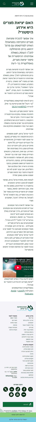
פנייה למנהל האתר (28, 325)
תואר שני (14, 320)
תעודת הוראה (13, 330)
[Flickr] (23, 396)
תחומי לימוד (13, 316)
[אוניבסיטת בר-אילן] (18, 3)
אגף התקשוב (29, 339)
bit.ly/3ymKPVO (19, 107)
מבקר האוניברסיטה (27, 347)
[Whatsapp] (11, 396)
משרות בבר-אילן (28, 330)
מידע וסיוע (29, 316)
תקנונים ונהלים (29, 358)
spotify (21, 291)
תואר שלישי (13, 322)
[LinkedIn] (11, 391)
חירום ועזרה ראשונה (27, 334)
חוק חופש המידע (28, 349)
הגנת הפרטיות (29, 368)
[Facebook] (24, 391)
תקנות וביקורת (28, 345)
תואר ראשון (13, 318)
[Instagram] (30, 391)
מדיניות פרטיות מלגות (27, 377)
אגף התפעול (29, 341)
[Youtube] (17, 396)
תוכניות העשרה (12, 327)
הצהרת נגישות (29, 365)
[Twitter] (5, 391)
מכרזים (31, 327)
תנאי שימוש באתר (28, 370)
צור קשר (30, 318)
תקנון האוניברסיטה (27, 356)
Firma (24, 411)
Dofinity (14, 411)
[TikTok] (18, 391)
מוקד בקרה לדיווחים (27, 337)
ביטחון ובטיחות (28, 332)
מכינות (15, 325)
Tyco (30, 411)
